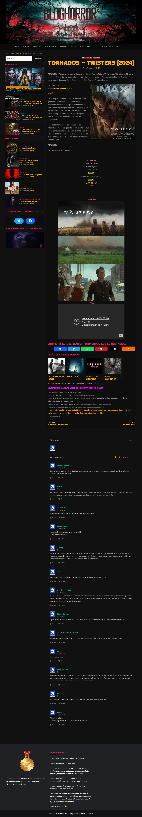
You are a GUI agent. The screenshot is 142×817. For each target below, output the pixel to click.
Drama (27, 199)
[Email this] (114, 349)
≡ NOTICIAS (26, 47)
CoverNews (78, 813)
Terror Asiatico (86, 47)
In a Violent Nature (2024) (58, 423)
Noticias (32, 87)
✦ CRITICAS (37, 47)
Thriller (37, 199)
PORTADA (15, 47)
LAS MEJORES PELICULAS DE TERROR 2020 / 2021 (29, 130)
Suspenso (96, 57)
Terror (21, 127)
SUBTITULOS (91, 183)
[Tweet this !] (74, 349)
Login (130, 440)
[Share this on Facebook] (60, 349)
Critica (21, 146)
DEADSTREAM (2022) (27, 148)
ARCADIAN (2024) (129, 423)
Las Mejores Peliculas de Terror (17, 87)
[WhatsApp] (87, 349)
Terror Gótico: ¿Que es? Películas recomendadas (30, 116)
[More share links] (128, 349)
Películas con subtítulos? (107, 47)
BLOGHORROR (54, 383)
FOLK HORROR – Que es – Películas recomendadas (30, 102)
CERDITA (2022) (25, 188)
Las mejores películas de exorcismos (23, 89)
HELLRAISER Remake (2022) (30, 175)
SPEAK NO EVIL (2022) (28, 201)
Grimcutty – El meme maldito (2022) (28, 161)
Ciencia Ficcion (87, 57)
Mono (97, 68)
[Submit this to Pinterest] (101, 349)
